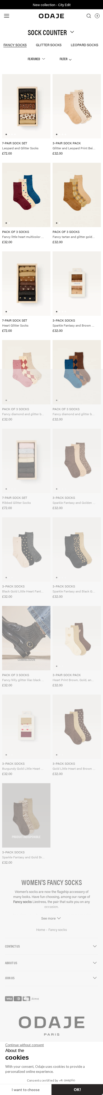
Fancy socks (15, 44)
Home (41, 929)
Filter (64, 58)
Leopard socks (84, 44)
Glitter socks (49, 44)
